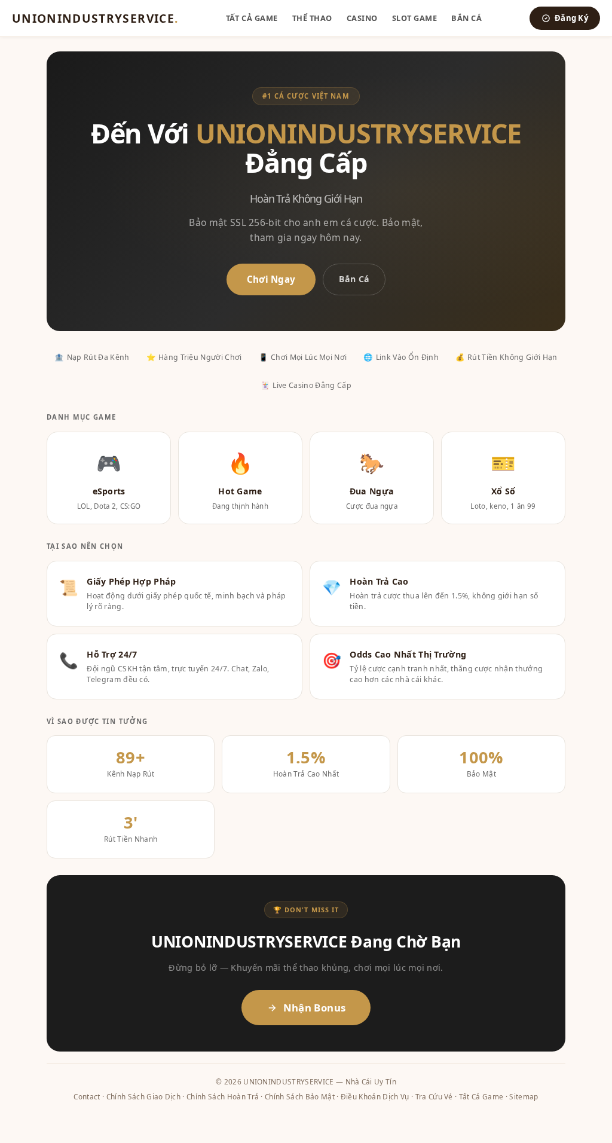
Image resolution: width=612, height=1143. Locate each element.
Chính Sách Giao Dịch (143, 1096)
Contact (87, 1096)
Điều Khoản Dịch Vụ (375, 1096)
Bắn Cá (466, 18)
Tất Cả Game (252, 18)
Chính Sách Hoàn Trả (222, 1096)
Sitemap (523, 1096)
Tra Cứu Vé (434, 1096)
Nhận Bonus (314, 1007)
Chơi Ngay (271, 279)
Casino (362, 18)
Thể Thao (312, 18)
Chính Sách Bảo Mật (300, 1096)
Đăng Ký (571, 18)
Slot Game (414, 18)
